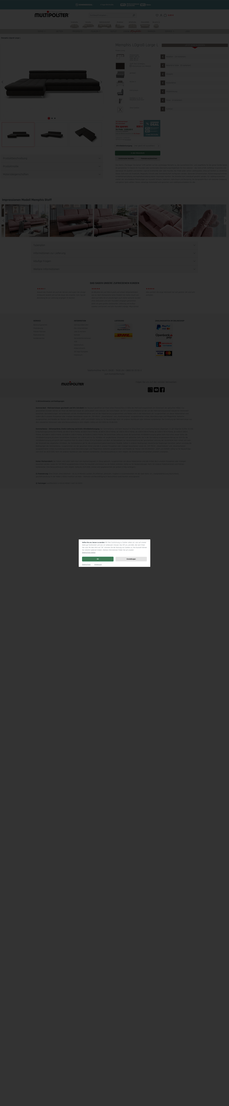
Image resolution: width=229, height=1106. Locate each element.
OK (98, 559)
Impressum (98, 564)
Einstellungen (131, 559)
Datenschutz (86, 564)
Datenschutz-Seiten (88, 552)
